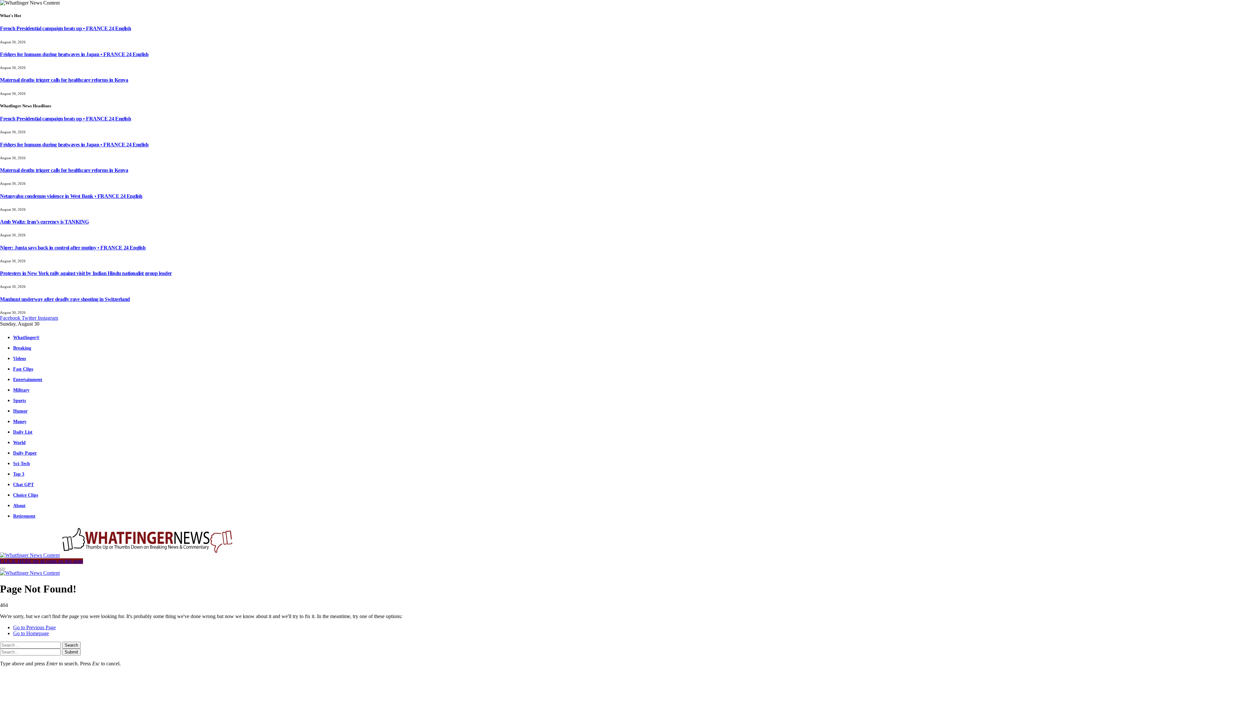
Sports (19, 400)
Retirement (24, 516)
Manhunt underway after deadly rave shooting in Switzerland (65, 299)
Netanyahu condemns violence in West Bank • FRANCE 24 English (71, 196)
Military (21, 390)
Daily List (22, 432)
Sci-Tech (21, 463)
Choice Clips (25, 495)
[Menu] (2, 569)
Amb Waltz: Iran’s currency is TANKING (44, 222)
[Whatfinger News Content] (117, 555)
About (19, 505)
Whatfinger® (26, 337)
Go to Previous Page (34, 627)
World (19, 442)
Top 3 (18, 474)
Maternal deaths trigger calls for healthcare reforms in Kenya (64, 80)
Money (20, 421)
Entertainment (27, 379)
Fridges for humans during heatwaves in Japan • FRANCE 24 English (74, 54)
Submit (71, 652)
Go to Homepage (31, 633)
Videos (19, 358)
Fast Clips (23, 369)
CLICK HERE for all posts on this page (41, 561)
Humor (20, 411)
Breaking (22, 348)
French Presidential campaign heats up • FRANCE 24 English (65, 28)
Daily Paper (25, 453)
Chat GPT (23, 484)
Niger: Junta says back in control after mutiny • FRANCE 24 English (73, 247)
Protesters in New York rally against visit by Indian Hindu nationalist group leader (86, 273)
